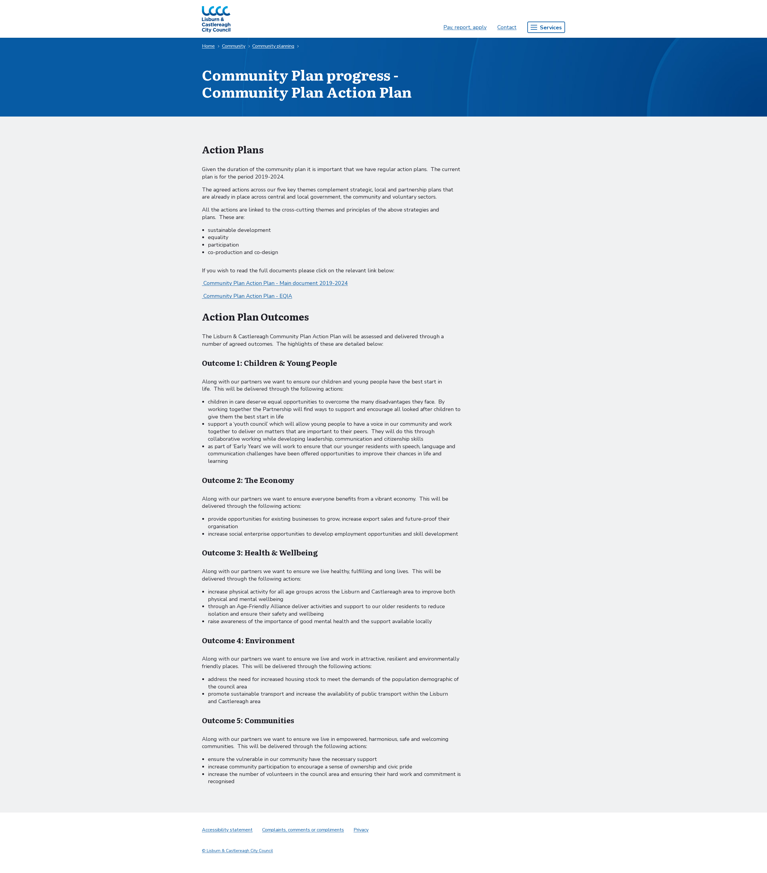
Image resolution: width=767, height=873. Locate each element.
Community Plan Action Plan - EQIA (247, 296)
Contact (507, 27)
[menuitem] (465, 27)
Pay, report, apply (465, 27)
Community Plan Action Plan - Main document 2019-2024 (275, 283)
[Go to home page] (216, 18)
